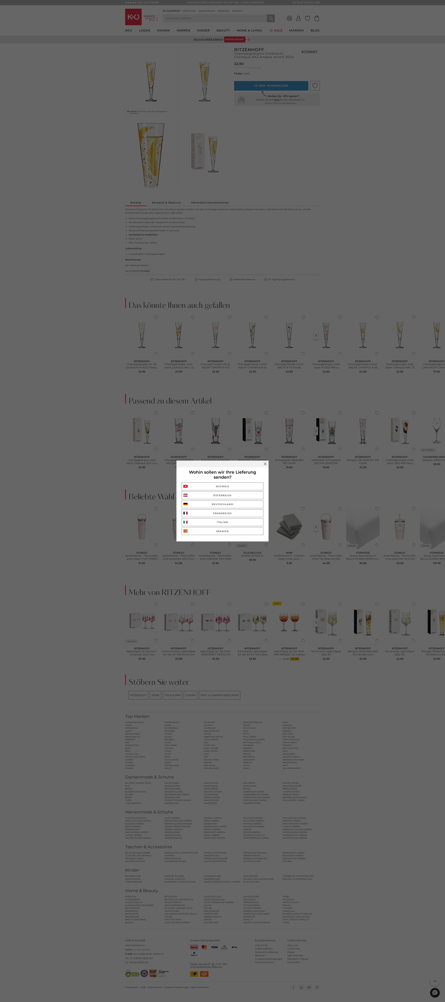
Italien (222, 522)
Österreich (222, 495)
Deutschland (222, 504)
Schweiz (222, 486)
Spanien (222, 531)
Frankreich (222, 513)
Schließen (265, 464)
